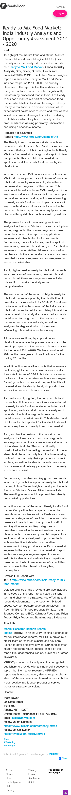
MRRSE (54, 754)
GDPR (31, 782)
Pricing (10, 790)
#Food (7, 739)
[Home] (12, 5)
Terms (31, 774)
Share (64, 758)
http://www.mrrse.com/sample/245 (36, 136)
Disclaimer (34, 778)
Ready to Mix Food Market (26, 67)
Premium (60, 6)
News (9, 774)
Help (8, 786)
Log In (60, 13)
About (9, 770)
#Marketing (9, 742)
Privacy (32, 770)
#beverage (9, 745)
